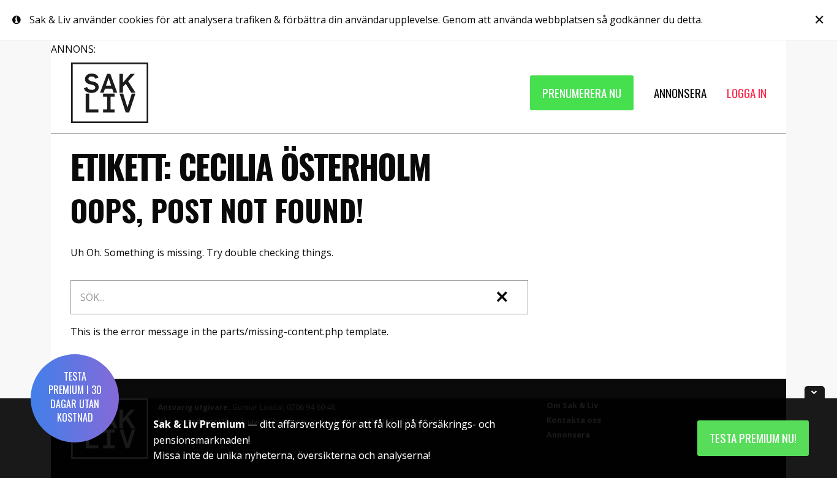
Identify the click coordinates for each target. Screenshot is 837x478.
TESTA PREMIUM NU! (753, 438)
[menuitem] (582, 92)
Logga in (747, 93)
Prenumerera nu (581, 93)
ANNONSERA (680, 93)
